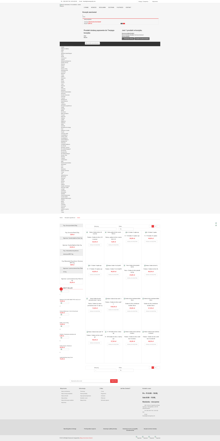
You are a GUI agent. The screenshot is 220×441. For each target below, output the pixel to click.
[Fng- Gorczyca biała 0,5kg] (71, 229)
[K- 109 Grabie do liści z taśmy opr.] (113, 332)
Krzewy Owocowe (65, 95)
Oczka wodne (64, 196)
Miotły (62, 110)
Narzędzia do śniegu (66, 127)
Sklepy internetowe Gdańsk (86, 438)
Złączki (63, 59)
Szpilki (62, 47)
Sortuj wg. (96, 226)
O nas (102, 391)
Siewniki (63, 125)
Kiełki (62, 79)
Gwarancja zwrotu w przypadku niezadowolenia (130, 429)
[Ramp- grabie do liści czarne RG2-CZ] (113, 233)
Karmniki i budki (64, 187)
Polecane (63, 142)
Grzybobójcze (64, 138)
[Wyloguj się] (122, 23)
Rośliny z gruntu (65, 209)
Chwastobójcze (64, 139)
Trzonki (63, 115)
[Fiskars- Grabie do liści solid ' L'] (113, 298)
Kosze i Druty (64, 68)
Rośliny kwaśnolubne (66, 92)
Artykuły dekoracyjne (66, 198)
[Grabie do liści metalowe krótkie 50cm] (150, 299)
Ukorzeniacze (64, 101)
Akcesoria (63, 176)
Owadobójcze (64, 135)
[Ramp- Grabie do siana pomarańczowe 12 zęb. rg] (94, 299)
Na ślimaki (63, 146)
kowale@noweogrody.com (89, 1)
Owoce (62, 82)
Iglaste (62, 203)
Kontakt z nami (83, 398)
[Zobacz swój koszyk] (124, 23)
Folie (62, 51)
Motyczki (63, 116)
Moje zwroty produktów (66, 393)
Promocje (82, 391)
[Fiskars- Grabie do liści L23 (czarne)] (94, 233)
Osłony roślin (64, 136)
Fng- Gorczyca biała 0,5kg (70, 225)
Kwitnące (63, 90)
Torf (62, 173)
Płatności (120, 7)
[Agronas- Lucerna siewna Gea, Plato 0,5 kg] (71, 275)
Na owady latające (65, 153)
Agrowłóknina (64, 44)
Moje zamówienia (65, 391)
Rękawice (63, 121)
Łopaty (62, 119)
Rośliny (63, 199)
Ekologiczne (64, 99)
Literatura (63, 190)
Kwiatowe (63, 169)
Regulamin (102, 7)
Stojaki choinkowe (65, 186)
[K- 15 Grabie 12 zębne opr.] (132, 232)
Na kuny (63, 156)
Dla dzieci (63, 112)
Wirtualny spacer (105, 400)
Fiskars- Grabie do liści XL (151, 269)
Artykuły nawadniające (66, 53)
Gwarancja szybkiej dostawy (110, 428)
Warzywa (63, 78)
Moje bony (63, 402)
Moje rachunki (64, 395)
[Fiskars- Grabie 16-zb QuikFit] (113, 265)
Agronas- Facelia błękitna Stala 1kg (72, 238)
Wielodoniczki (64, 70)
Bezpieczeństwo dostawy (150, 428)
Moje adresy (64, 398)
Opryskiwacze (64, 175)
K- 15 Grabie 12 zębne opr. (132, 236)
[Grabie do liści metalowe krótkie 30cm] (132, 299)
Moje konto (155, 1)
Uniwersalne (64, 159)
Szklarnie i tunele (65, 130)
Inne (62, 129)
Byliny (62, 201)
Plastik (62, 67)
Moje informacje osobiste (67, 400)
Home (61, 217)
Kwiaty (62, 81)
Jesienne (63, 104)
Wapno (62, 102)
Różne (62, 183)
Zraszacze (63, 58)
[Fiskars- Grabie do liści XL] (150, 265)
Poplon (62, 76)
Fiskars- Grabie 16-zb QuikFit (113, 269)
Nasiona (63, 73)
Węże (62, 55)
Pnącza (63, 207)
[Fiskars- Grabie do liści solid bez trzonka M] (150, 332)
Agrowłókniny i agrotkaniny (67, 45)
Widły (62, 124)
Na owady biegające (66, 149)
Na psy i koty (64, 155)
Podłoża (63, 158)
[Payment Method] (138, 438)
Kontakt (128, 7)
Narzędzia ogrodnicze (66, 105)
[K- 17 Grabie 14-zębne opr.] (94, 265)
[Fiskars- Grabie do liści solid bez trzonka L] (132, 332)
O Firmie (86, 7)
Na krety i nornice (65, 147)
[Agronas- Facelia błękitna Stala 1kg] (71, 242)
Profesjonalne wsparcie (90, 428)
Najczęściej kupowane (85, 395)
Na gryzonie (64, 152)
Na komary (63, 150)
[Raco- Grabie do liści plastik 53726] (132, 266)
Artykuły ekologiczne (66, 61)
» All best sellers (65, 361)
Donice (62, 65)
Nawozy (63, 64)
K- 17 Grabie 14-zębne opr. (94, 269)
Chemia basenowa (65, 195)
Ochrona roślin (64, 133)
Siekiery (63, 118)
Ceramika (63, 71)
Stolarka (63, 193)
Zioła (62, 84)
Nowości (93, 7)
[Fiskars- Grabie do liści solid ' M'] (94, 332)
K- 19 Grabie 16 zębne (151, 236)
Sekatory (63, 122)
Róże (62, 210)
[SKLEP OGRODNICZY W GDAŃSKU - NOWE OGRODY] (71, 5)
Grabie (62, 107)
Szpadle (63, 109)
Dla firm (63, 181)
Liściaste (63, 88)
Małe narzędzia (64, 113)
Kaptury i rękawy (65, 48)
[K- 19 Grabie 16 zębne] (150, 232)
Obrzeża (63, 178)
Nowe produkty (83, 393)
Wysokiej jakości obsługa (70, 428)
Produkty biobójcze (65, 144)
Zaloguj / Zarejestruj (143, 1)
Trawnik (63, 98)
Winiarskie (63, 192)
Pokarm (63, 184)
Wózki (62, 56)
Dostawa (111, 7)
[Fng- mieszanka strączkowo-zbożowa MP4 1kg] (71, 258)
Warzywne (63, 164)
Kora (62, 167)
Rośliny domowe (65, 170)
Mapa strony (83, 400)
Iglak (62, 87)
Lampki (62, 189)
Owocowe (63, 206)
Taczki (62, 132)
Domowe (63, 96)
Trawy (62, 75)
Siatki (62, 50)
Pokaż (120, 226)
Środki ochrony (64, 62)
